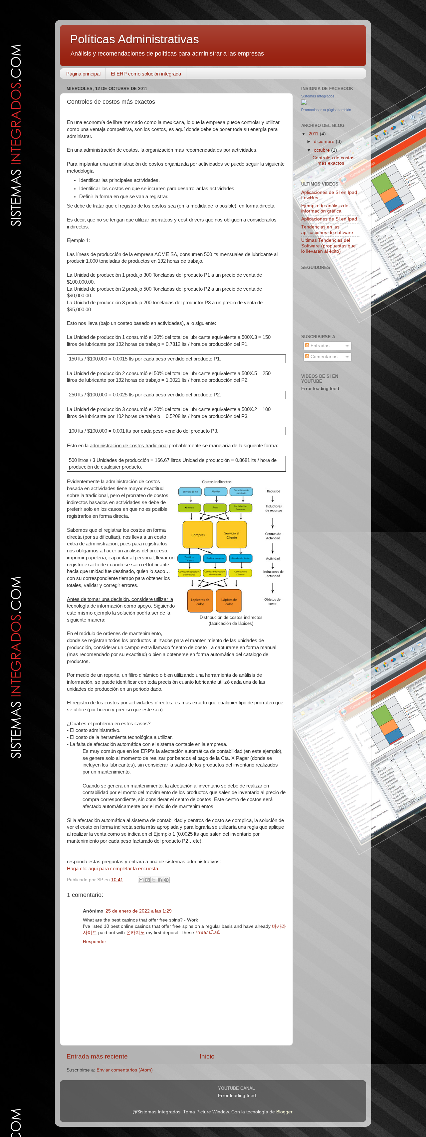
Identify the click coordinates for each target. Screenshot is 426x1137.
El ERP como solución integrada (146, 73)
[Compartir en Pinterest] (166, 880)
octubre (322, 150)
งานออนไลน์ (207, 932)
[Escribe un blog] (147, 880)
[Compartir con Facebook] (160, 880)
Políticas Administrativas (134, 39)
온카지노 (135, 932)
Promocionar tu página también (326, 110)
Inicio (207, 1056)
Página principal (83, 73)
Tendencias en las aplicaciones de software (327, 229)
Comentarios (323, 356)
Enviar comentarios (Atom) (125, 1069)
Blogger (284, 1111)
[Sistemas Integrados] (304, 103)
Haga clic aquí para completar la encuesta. (113, 868)
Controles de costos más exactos (333, 160)
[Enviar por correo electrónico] (141, 880)
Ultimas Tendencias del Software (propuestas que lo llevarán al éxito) (328, 245)
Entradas (319, 345)
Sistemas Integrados (317, 96)
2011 (314, 133)
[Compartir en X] (153, 880)
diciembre (325, 141)
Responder (94, 941)
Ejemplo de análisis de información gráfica (324, 208)
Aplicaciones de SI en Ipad (329, 218)
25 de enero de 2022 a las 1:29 (139, 911)
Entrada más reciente (97, 1056)
